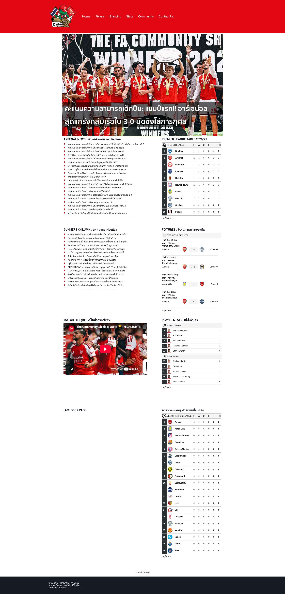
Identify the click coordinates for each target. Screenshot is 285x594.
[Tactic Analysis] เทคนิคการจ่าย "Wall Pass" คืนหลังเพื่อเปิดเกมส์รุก (96, 271)
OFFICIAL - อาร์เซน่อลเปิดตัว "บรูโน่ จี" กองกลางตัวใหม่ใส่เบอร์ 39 (96, 155)
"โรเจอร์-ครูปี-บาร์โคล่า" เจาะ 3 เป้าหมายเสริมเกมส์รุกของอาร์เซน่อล (96, 173)
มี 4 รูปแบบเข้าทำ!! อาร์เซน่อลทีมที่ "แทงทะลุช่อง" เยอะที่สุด (92, 256)
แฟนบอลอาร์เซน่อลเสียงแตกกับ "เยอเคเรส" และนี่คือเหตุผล (92, 278)
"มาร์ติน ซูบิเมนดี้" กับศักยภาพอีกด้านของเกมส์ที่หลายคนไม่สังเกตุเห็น (97, 242)
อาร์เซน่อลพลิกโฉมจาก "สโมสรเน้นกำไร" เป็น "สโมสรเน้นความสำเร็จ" (97, 234)
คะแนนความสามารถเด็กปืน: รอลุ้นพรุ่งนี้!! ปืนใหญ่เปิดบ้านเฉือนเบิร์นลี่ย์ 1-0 (99, 195)
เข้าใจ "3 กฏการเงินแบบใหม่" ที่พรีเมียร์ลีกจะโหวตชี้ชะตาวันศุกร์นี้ (95, 253)
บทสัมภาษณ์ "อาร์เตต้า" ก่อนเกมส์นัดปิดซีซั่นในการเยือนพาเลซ (94, 188)
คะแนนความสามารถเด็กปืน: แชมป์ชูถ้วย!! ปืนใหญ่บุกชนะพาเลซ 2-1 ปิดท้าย (100, 184)
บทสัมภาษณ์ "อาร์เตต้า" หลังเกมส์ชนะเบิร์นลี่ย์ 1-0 (88, 191)
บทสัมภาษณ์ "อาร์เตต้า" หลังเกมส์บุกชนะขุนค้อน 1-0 (89, 202)
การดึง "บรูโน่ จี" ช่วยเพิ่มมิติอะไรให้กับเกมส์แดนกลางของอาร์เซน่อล (96, 169)
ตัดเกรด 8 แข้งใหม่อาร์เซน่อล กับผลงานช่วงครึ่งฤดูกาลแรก (92, 245)
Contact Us (166, 16)
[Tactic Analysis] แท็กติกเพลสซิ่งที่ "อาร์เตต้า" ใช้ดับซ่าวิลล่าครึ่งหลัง (96, 249)
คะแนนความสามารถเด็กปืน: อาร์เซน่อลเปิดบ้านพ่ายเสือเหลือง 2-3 (95, 151)
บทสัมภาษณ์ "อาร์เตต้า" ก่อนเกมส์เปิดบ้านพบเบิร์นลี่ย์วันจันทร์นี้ (94, 198)
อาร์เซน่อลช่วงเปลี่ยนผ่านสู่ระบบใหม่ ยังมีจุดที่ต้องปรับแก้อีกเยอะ (95, 282)
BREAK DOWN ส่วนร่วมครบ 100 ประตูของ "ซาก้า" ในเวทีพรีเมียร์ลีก (97, 267)
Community (146, 16)
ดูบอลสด (139, 572)
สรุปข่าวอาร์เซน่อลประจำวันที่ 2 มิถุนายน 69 (86, 177)
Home (86, 16)
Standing (115, 16)
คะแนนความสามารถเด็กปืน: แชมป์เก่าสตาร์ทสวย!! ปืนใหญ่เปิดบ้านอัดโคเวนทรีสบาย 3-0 (105, 144)
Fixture (100, 16)
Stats (129, 16)
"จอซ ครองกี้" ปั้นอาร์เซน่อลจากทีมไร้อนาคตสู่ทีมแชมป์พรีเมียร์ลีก (95, 180)
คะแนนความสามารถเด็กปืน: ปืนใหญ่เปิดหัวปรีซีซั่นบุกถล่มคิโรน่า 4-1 (97, 159)
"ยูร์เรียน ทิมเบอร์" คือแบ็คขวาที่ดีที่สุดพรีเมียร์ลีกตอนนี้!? (91, 263)
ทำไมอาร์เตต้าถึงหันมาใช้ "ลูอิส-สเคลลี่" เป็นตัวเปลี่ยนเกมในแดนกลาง (97, 213)
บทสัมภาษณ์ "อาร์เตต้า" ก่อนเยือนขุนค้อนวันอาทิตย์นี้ (90, 209)
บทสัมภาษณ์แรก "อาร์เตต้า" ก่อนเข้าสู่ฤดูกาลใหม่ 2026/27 (92, 162)
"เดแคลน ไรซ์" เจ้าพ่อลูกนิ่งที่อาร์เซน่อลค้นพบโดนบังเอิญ (91, 260)
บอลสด (146, 572)
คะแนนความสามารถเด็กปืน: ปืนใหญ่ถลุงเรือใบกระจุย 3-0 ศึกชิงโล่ (95, 148)
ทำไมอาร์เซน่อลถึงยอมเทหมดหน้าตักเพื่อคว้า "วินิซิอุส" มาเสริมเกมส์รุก (97, 166)
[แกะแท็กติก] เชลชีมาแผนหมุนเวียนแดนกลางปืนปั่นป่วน (91, 238)
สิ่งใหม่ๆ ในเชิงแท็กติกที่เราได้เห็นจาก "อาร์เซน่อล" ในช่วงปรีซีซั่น (95, 285)
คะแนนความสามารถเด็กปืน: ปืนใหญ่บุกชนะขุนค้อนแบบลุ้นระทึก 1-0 (96, 206)
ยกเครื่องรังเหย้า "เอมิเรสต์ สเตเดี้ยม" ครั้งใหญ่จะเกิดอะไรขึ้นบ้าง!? (95, 274)
